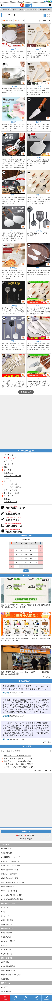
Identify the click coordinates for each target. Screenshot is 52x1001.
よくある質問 (7, 949)
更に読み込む (26, 392)
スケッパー (8, 461)
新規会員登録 (7, 933)
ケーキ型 (7, 470)
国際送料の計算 (7, 920)
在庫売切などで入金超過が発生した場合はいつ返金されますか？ (19, 761)
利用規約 (5, 962)
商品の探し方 (7, 853)
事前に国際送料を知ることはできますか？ (19, 758)
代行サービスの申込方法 (11, 861)
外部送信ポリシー (8, 970)
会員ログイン (7, 937)
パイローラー (9, 464)
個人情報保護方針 (8, 966)
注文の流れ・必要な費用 (11, 865)
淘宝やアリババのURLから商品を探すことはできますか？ (19, 756)
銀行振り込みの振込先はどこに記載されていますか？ (19, 767)
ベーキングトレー (11, 496)
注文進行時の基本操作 (10, 870)
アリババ (21, 20)
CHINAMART (7, 991)
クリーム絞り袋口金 (12, 487)
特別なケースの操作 (9, 874)
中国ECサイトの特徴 (9, 891)
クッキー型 (8, 473)
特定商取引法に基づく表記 (11, 975)
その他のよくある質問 (43, 770)
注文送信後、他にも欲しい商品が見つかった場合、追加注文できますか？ (19, 764)
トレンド (5, 916)
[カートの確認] (49, 4)
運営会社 (5, 979)
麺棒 (6, 467)
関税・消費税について (10, 886)
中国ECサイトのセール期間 (12, 895)
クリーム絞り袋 (10, 484)
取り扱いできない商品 (10, 878)
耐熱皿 (7, 499)
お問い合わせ (7, 954)
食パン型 (7, 481)
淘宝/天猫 (8, 20)
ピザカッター (9, 455)
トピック (47, 677)
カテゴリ (5, 907)
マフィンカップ (10, 490)
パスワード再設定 (8, 941)
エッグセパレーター (12, 476)
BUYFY (5, 987)
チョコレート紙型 (11, 493)
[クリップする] (3, 26)
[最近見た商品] (45, 4)
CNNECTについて (8, 849)
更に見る (47, 742)
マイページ (6, 945)
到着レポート (7, 924)
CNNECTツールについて (11, 857)
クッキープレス (10, 502)
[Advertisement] (26, 422)
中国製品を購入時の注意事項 (12, 899)
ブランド (5, 912)
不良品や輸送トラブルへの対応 (13, 882)
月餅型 (7, 479)
